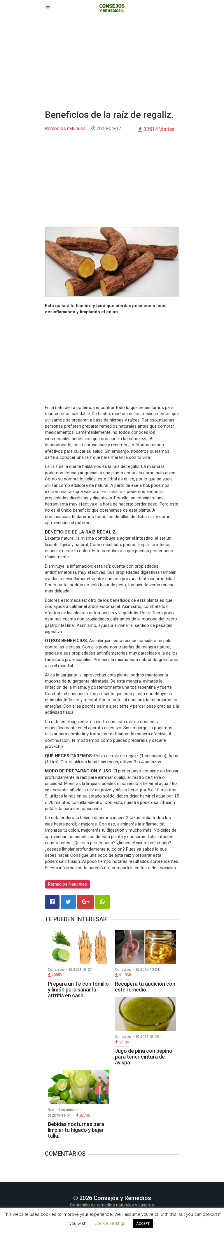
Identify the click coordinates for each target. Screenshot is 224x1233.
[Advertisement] (112, 63)
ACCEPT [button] (143, 1223)
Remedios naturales (65, 128)
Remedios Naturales (67, 884)
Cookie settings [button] (109, 1223)
